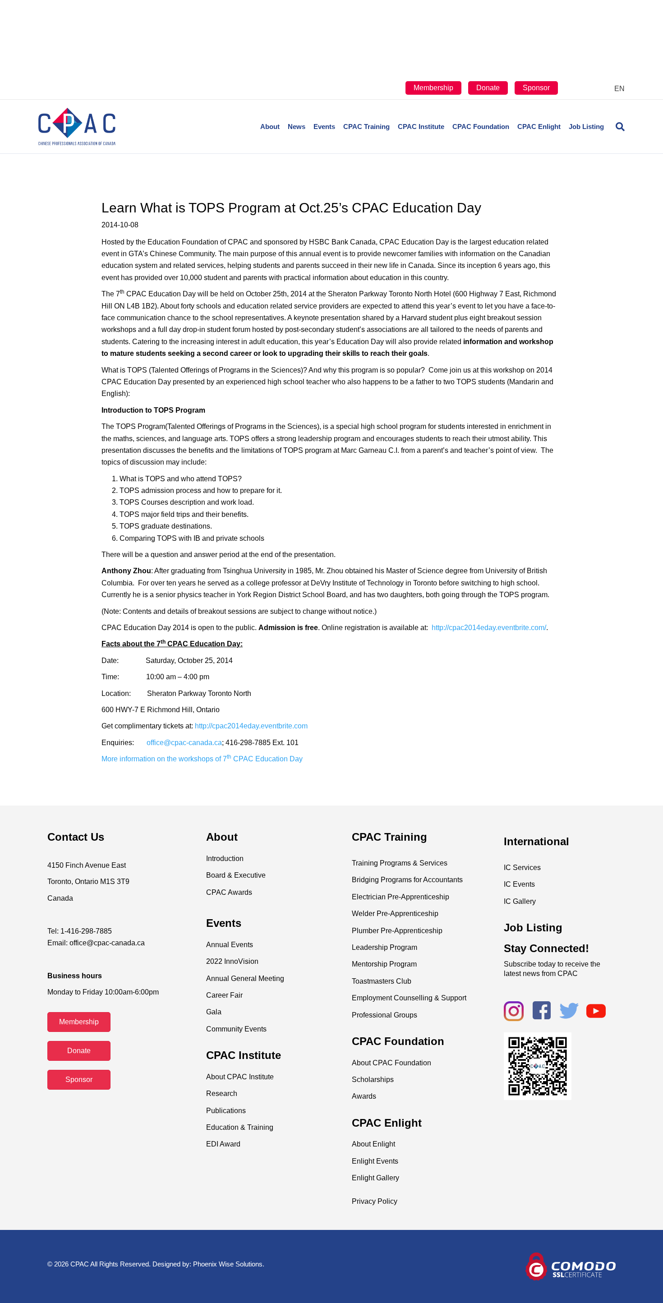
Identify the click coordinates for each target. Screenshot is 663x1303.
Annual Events (229, 944)
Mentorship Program (384, 964)
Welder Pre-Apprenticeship (395, 913)
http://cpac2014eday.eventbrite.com (251, 726)
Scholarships (373, 1079)
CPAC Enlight (539, 126)
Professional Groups (384, 1015)
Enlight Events (375, 1161)
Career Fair (224, 995)
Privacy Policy (374, 1201)
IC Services (522, 867)
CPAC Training (366, 126)
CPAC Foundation (480, 126)
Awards (364, 1096)
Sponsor (536, 88)
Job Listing (586, 126)
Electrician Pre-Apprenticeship (400, 897)
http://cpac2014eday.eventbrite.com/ (489, 627)
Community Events (236, 1029)
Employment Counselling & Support (409, 998)
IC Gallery (520, 901)
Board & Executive (236, 875)
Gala (213, 1012)
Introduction (225, 858)
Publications (226, 1110)
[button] (78, 1022)
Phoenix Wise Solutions (227, 1264)
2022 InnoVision (232, 961)
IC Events (519, 884)
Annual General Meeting (245, 978)
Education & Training (239, 1127)
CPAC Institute (421, 126)
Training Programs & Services (399, 863)
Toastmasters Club (381, 981)
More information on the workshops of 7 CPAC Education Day (202, 759)
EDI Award (223, 1144)
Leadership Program (384, 947)
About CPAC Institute (240, 1077)
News (296, 126)
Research (221, 1093)
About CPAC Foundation (391, 1063)
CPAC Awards (229, 892)
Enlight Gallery (375, 1178)
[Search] (616, 126)
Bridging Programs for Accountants (407, 880)
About (270, 126)
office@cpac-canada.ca (184, 742)
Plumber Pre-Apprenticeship (397, 931)
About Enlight (373, 1144)
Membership (433, 88)
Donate (488, 88)
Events (324, 126)
